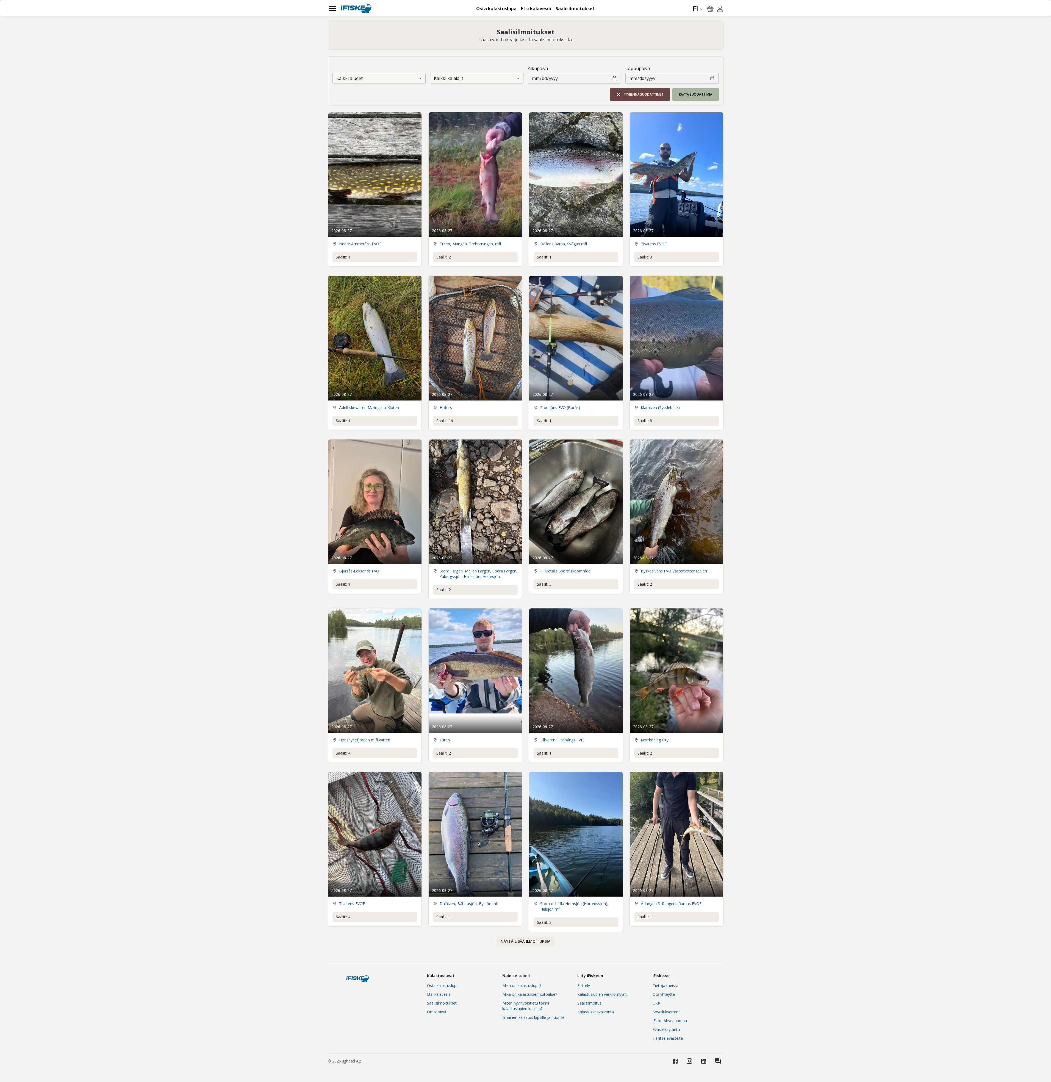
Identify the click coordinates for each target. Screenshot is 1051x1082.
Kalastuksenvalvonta (595, 1011)
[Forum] (717, 1061)
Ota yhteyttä (664, 994)
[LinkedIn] (703, 1061)
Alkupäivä (538, 68)
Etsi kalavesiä (439, 994)
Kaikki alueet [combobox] (349, 78)
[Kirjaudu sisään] (720, 9)
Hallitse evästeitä (668, 1038)
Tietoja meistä (665, 985)
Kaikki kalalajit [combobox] (448, 78)
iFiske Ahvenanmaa (670, 1020)
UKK (656, 1003)
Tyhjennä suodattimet (644, 94)
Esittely (583, 985)
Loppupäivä (637, 68)
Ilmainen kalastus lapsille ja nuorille (533, 1017)
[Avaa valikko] (332, 8)
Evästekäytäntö (666, 1029)
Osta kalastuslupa (443, 985)
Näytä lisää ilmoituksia (525, 941)
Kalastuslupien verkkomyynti (602, 994)
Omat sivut (437, 1011)
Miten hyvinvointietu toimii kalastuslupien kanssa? (525, 1005)
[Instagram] (689, 1061)
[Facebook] (675, 1061)
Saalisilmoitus (589, 1003)
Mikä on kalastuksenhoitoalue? (529, 994)
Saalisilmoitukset (442, 1003)
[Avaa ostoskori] (710, 8)
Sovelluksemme (667, 1011)
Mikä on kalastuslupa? (521, 985)
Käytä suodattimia (695, 94)
